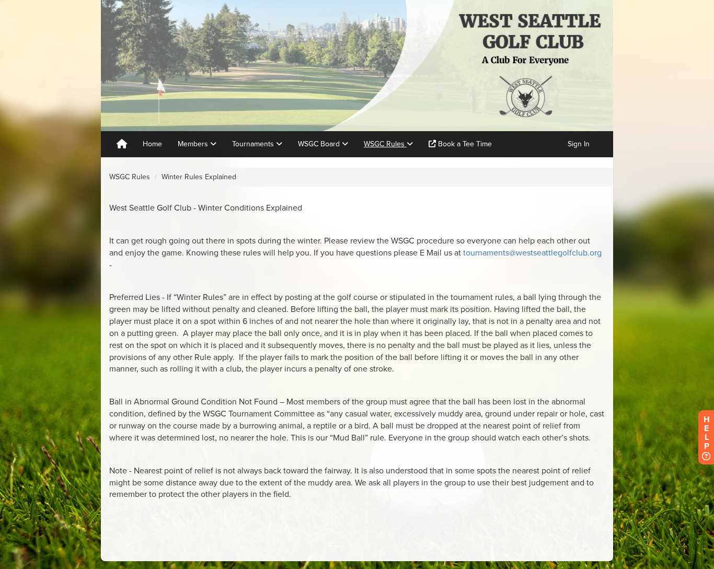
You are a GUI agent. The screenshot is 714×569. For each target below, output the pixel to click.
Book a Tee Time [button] (464, 144)
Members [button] (194, 144)
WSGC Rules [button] (385, 144)
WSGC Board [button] (320, 144)
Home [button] (152, 144)
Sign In (579, 144)
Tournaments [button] (254, 144)
